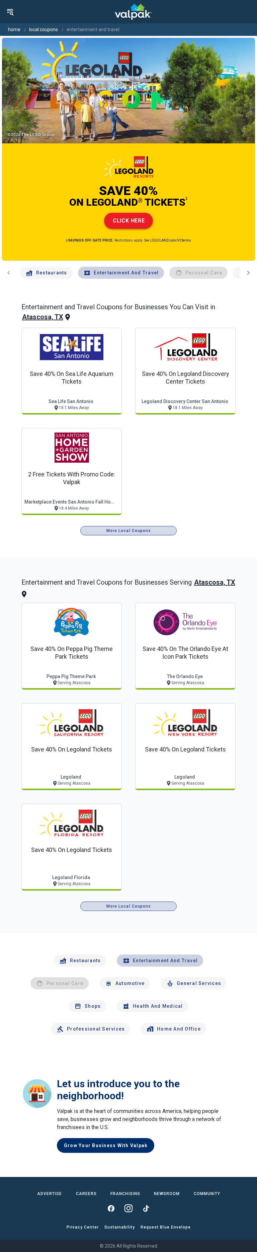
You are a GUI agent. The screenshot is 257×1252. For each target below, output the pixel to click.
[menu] (10, 11)
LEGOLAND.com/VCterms (170, 240)
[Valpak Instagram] (128, 1208)
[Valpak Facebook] (111, 1208)
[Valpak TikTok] (146, 1208)
